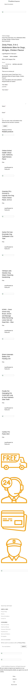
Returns (2, 613)
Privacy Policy (4, 611)
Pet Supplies (3, 636)
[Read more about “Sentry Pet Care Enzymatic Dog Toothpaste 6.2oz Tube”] (3, 248)
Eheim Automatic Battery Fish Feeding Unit (7, 357)
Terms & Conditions (5, 616)
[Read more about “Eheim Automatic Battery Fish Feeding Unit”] (3, 368)
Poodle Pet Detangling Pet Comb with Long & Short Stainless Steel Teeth (7, 395)
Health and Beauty (5, 627)
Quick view (3, 173)
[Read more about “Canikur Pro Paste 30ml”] (3, 443)
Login (3, 53)
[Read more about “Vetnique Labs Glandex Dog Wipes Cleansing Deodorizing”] (3, 286)
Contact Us (3, 618)
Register (7, 53)
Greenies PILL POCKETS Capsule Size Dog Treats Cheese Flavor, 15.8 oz (8, 196)
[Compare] (3, 148)
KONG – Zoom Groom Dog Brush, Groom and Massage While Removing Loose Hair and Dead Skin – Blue (8, 316)
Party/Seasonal (4, 631)
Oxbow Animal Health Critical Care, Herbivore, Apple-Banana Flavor (7, 155)
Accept (2, 673)
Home (3, 37)
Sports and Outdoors (5, 633)
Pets (6, 37)
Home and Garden (5, 624)
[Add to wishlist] (3, 165)
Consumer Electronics (5, 629)
